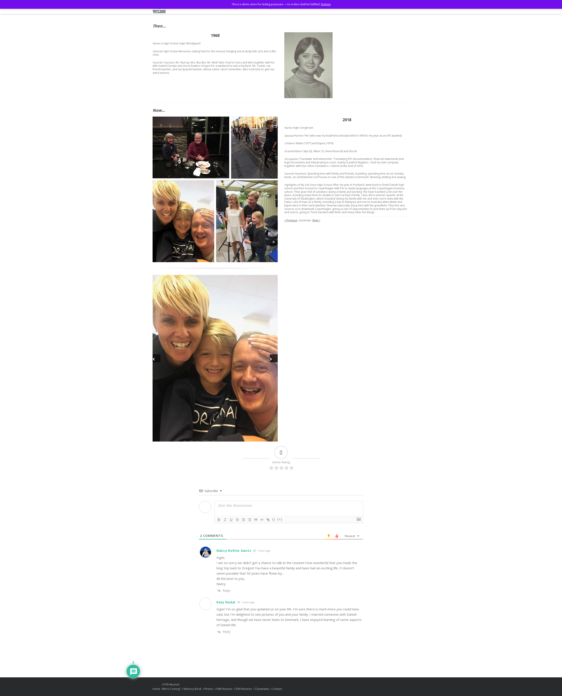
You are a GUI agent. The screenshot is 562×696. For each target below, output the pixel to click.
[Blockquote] (256, 520)
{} (273, 519)
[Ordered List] (243, 520)
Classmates (262, 689)
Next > (316, 220)
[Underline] (231, 520)
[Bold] (219, 520)
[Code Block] (262, 520)
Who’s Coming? (171, 689)
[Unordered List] (250, 520)
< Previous (290, 220)
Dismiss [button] (326, 4)
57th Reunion (171, 685)
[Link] (268, 520)
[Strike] (237, 520)
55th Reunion (244, 689)
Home (156, 689)
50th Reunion (224, 689)
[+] (279, 519)
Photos (208, 689)
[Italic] (225, 520)
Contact (277, 689)
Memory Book (192, 689)
